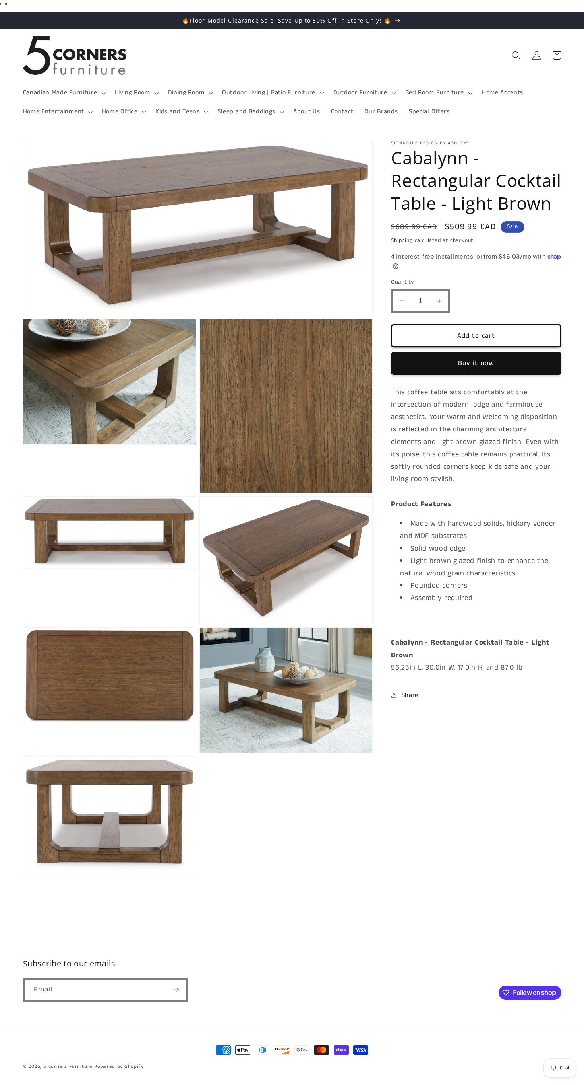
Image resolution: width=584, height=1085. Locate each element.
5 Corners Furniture (67, 1066)
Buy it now (476, 363)
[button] (63, 92)
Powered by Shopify (119, 1066)
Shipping (401, 240)
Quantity (402, 282)
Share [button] (410, 695)
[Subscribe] (176, 989)
